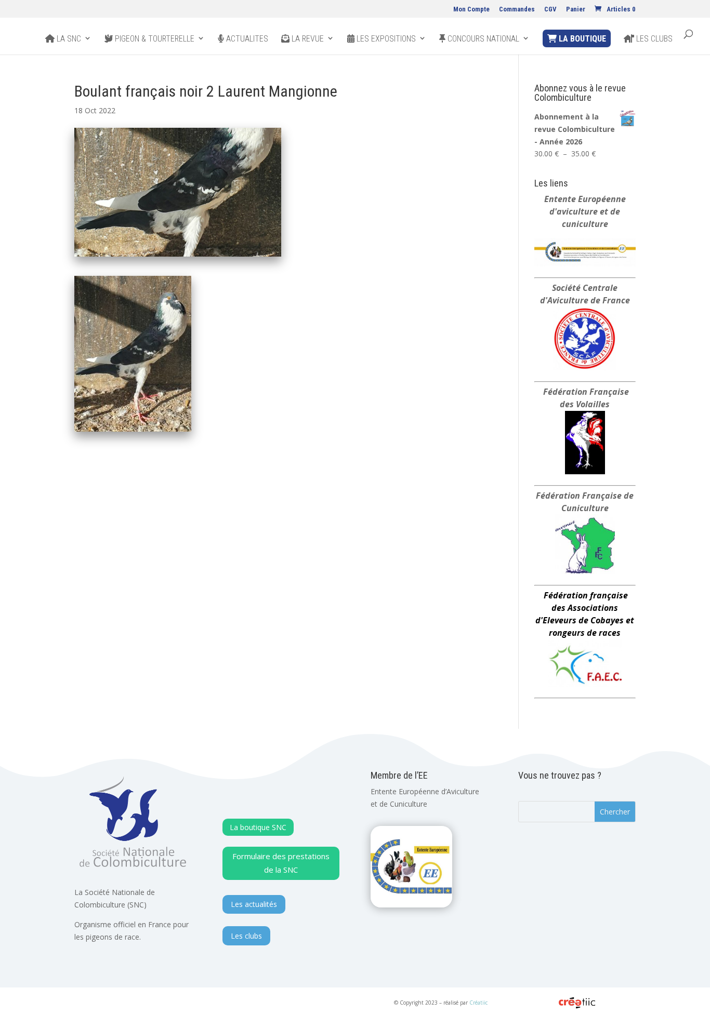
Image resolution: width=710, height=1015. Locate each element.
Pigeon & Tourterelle (153, 39)
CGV (550, 9)
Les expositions (385, 39)
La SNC (68, 39)
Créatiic (478, 1002)
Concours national (482, 39)
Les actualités (254, 904)
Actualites (246, 39)
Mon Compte (471, 9)
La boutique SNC (258, 827)
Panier (575, 9)
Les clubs (653, 39)
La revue (307, 39)
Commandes (517, 9)
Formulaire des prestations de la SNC (281, 863)
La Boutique (581, 39)
